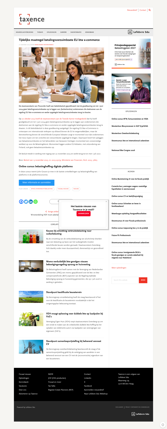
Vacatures (23, 386)
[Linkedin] (31, 202)
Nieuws (76, 189)
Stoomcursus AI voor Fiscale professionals (129, 221)
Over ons (22, 390)
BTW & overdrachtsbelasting (42, 189)
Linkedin (87, 378)
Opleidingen (24, 378)
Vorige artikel (53, 212)
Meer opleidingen (119, 268)
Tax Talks (51, 386)
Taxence (34, 19)
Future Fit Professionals (121, 235)
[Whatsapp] (35, 202)
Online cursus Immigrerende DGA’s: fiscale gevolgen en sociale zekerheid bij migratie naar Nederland (127, 255)
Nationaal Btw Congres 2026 (123, 150)
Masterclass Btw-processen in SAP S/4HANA (130, 126)
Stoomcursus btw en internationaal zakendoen (130, 141)
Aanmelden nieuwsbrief (94, 390)
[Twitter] (26, 202)
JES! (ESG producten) (57, 378)
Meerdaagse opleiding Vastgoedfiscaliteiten (129, 214)
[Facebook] (21, 202)
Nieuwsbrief (132, 10)
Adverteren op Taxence (28, 394)
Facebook (88, 386)
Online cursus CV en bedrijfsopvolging (127, 196)
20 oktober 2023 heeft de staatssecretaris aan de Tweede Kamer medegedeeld (54, 119)
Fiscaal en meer (54, 382)
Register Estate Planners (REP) (60, 390)
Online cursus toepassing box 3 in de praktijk (130, 228)
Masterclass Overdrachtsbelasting (125, 133)
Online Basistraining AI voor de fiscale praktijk (130, 179)
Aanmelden (83, 214)
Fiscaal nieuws (63, 189)
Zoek (144, 280)
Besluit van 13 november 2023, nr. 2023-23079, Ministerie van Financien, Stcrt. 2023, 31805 (60, 160)
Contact (143, 10)
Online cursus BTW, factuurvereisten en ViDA (130, 119)
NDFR (50, 374)
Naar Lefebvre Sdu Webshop (96, 394)
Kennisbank (23, 382)
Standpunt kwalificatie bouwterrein (64, 292)
